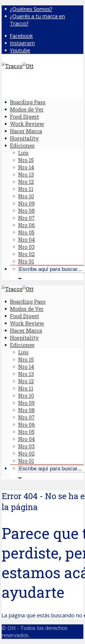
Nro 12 (26, 181)
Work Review (27, 123)
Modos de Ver (27, 109)
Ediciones (22, 145)
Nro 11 (25, 188)
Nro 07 (26, 217)
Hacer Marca (26, 131)
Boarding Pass (28, 102)
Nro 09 (26, 203)
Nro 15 (26, 159)
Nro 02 (26, 254)
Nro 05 (26, 232)
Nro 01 (26, 261)
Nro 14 (26, 167)
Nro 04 (26, 239)
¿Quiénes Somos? (31, 9)
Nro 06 (26, 225)
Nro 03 (26, 246)
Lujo (23, 152)
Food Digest (24, 116)
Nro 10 (26, 196)
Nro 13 (26, 174)
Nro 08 (26, 210)
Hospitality (24, 138)
